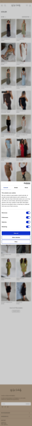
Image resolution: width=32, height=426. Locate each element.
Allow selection (16, 237)
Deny (16, 241)
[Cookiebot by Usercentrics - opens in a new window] (23, 183)
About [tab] (26, 187)
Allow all (16, 233)
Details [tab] (16, 187)
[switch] (28, 217)
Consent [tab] (5, 187)
